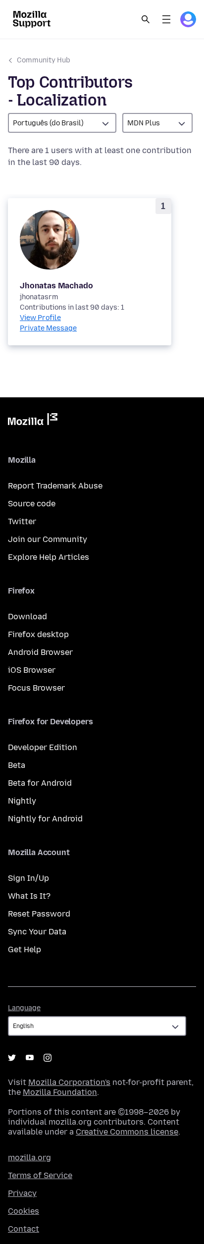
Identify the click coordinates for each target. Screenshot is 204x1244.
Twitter (22, 521)
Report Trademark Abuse (55, 485)
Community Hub (43, 60)
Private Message (48, 328)
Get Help (24, 949)
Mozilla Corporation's (69, 1082)
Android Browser (40, 652)
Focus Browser (36, 688)
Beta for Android (40, 783)
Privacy (22, 1193)
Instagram (47, 1058)
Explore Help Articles (48, 557)
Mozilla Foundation (60, 1092)
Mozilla (32, 421)
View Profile (40, 318)
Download (27, 616)
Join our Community (47, 539)
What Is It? (29, 896)
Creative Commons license (127, 1131)
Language (24, 1008)
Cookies (23, 1211)
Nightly (22, 801)
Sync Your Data (37, 931)
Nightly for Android (45, 818)
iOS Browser (31, 670)
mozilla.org (29, 1157)
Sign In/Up (28, 878)
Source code (31, 503)
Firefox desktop (38, 634)
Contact (23, 1229)
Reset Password (39, 914)
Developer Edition (42, 747)
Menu (166, 19)
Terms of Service (40, 1175)
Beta (16, 765)
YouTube (30, 1058)
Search (145, 19)
